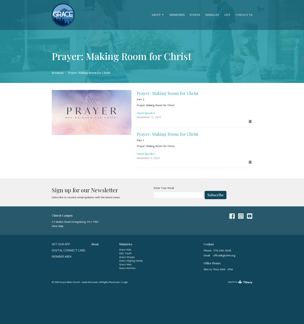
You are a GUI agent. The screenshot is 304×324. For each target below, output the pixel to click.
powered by (238, 285)
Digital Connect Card (68, 250)
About (156, 15)
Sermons (58, 72)
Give (227, 15)
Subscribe (215, 194)
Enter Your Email (164, 188)
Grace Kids (125, 249)
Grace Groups (127, 257)
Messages (212, 15)
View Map (58, 226)
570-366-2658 (222, 250)
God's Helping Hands (131, 260)
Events (195, 15)
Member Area (61, 256)
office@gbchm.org (224, 255)
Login (125, 282)
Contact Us (244, 15)
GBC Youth (125, 253)
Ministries (177, 15)
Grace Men (125, 264)
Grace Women (127, 268)
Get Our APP (61, 244)
